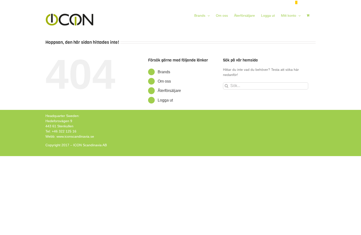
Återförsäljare (169, 90)
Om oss (164, 81)
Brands (164, 72)
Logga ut (165, 100)
